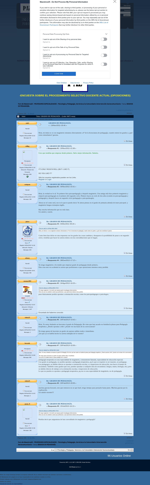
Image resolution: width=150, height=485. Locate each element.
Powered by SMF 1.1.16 (65, 462)
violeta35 (27, 317)
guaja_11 (27, 404)
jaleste (27, 221)
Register (42, 179)
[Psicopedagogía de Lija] (27, 177)
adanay (27, 258)
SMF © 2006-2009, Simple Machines (81, 462)
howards (27, 343)
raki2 (27, 123)
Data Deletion (62, 83)
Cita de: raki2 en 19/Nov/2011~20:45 (48, 228)
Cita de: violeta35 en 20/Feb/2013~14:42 (49, 350)
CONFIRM (58, 74)
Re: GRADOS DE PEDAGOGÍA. (59, 146)
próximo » (128, 110)
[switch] (104, 39)
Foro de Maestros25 (25, 104)
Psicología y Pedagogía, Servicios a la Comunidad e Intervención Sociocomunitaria (89, 104)
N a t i (79, 467)
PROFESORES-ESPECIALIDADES (45, 104)
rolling (27, 146)
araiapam (27, 184)
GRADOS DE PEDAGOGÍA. (60, 123)
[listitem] (75, 34)
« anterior (120, 110)
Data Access (75, 83)
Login (49, 179)
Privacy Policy (88, 83)
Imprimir (129, 113)
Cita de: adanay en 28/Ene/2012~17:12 (48, 288)
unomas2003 (27, 281)
